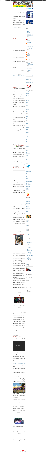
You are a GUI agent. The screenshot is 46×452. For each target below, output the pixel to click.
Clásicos (27, 108)
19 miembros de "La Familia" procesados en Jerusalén (29, 70)
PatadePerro (28, 56)
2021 (27, 224)
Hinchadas (18, 232)
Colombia (27, 139)
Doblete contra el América (29, 42)
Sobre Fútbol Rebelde (28, 25)
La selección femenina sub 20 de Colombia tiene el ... (30, 248)
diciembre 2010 (29, 234)
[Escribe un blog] (19, 27)
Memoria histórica (14, 75)
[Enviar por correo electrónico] (18, 27)
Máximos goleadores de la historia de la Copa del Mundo (30, 32)
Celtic (26, 99)
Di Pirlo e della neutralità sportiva (29, 66)
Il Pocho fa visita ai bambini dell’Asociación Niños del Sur (19, 296)
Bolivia (27, 137)
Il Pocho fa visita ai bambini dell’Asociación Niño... (29, 252)
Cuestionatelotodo (28, 203)
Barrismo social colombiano (28, 171)
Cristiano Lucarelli (28, 174)
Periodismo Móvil (28, 54)
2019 (27, 226)
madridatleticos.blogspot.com (15, 226)
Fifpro (26, 176)
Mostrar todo (32, 75)
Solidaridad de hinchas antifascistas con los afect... (29, 257)
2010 (27, 233)
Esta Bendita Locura (28, 175)
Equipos (16, 232)
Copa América (27, 109)
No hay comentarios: (15, 27)
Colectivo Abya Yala (28, 201)
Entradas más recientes (14, 444)
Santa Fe (27, 105)
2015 (27, 229)
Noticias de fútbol (27, 183)
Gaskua (27, 39)
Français (18, 333)
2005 (27, 263)
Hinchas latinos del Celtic (28, 180)
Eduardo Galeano (27, 93)
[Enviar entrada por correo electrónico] (17, 27)
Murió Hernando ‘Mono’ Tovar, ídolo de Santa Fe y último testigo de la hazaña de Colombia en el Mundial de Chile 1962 (30, 35)
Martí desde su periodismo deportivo (29, 81)
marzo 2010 (29, 241)
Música (21, 75)
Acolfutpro (27, 170)
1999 (27, 265)
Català (27, 114)
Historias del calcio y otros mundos (29, 181)
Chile (26, 138)
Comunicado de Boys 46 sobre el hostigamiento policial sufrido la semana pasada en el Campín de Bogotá (29, 73)
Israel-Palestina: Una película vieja (29, 80)
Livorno (27, 103)
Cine (18, 363)
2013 (27, 231)
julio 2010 (28, 238)
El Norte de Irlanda (28, 204)
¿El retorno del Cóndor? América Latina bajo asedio (29, 40)
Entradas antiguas (24, 444)
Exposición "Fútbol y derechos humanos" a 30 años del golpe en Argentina (19, 87)
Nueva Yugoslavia (28, 208)
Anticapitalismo (27, 146)
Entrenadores (27, 132)
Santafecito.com (27, 188)
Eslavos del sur (27, 205)
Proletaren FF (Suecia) (28, 186)
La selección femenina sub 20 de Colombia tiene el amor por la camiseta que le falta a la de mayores (18, 168)
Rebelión (27, 211)
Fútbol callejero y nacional (28, 79)
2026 (27, 220)
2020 (27, 225)
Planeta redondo (27, 185)
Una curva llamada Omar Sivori (29, 68)
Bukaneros (27, 173)
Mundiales (27, 111)
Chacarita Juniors (27, 100)
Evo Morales (27, 129)
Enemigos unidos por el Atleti (30, 249)
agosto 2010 (29, 237)
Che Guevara (27, 131)
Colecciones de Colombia (28, 200)
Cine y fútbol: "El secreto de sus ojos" (17, 336)
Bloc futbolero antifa (15, 436)
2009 (27, 261)
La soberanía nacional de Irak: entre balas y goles (18, 234)
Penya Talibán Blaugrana (28, 184)
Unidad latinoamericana (28, 145)
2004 (27, 264)
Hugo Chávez (27, 127)
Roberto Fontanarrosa (28, 96)
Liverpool (27, 102)
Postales (27, 122)
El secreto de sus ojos (14, 338)
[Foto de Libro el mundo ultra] (19, 146)
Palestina (27, 142)
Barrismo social (27, 159)
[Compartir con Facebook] (20, 27)
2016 (27, 228)
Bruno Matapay (27, 91)
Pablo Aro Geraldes (28, 95)
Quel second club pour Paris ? (16, 310)
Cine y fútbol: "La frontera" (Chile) (17, 38)
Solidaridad (20, 232)
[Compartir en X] (18, 412)
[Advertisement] (17, 34)
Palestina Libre (27, 209)
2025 (27, 221)
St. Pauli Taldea (27, 189)
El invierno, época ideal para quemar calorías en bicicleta (30, 50)
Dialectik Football (28, 63)
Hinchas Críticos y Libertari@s (30, 72)
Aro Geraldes (16, 363)
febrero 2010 (29, 259)
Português (16, 413)
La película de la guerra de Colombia (30, 46)
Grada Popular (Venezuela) (28, 179)
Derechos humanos (17, 133)
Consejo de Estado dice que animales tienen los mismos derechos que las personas (30, 57)
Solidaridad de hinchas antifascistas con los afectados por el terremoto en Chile (19, 416)
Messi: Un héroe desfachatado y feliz (29, 82)
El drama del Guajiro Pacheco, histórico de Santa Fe (29, 48)
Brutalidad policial (28, 160)
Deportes (27, 152)
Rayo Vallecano (27, 104)
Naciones (27, 141)
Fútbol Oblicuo (27, 178)
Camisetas (27, 150)
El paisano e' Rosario (29, 59)
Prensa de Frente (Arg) (28, 210)
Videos (23, 75)
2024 (27, 222)
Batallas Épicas (28, 43)
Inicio (19, 444)
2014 (27, 230)
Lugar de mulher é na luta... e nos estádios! (18, 365)
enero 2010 (29, 260)
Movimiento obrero (19, 75)
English (27, 115)
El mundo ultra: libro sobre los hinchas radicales (18, 145)
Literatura (27, 123)
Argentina (27, 136)
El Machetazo (28, 52)
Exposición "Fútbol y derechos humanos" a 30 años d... (30, 245)
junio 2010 (29, 239)
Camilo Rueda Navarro (28, 92)
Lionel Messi (27, 130)
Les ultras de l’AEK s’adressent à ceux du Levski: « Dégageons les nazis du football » (30, 64)
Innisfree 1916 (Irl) (28, 206)
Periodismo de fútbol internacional (29, 31)
